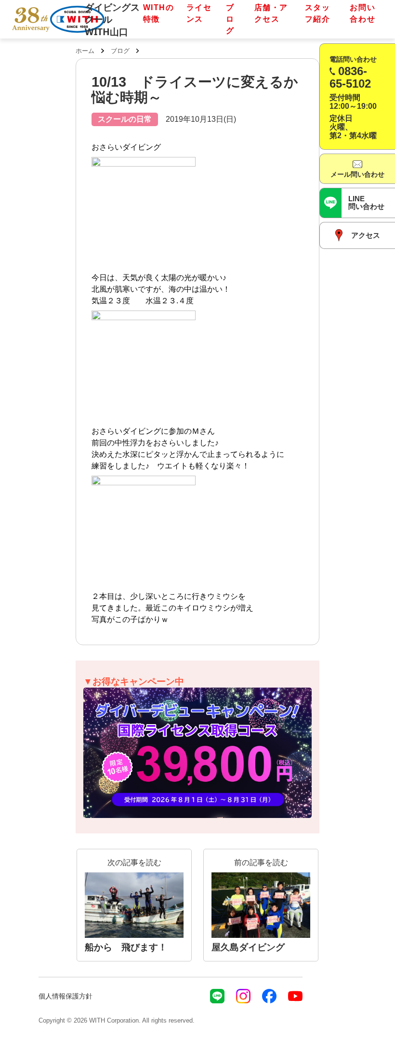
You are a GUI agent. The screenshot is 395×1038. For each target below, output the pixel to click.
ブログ (230, 19)
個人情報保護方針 (65, 996)
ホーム (85, 50)
